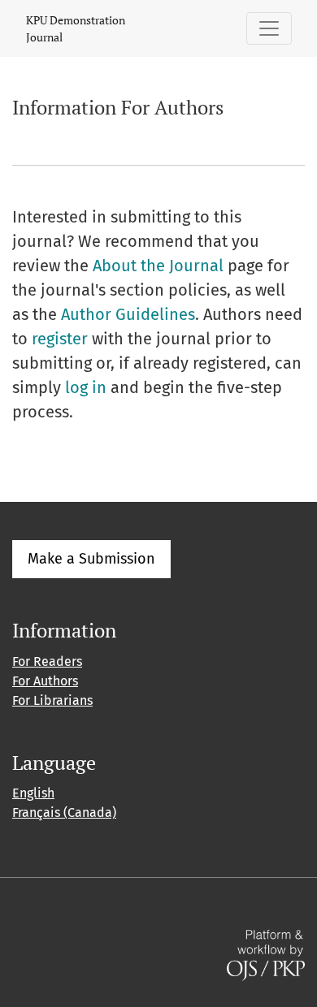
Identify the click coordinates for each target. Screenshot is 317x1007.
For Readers (47, 661)
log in (85, 387)
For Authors (45, 681)
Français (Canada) (64, 812)
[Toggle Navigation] (269, 28)
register (60, 338)
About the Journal (158, 265)
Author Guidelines (128, 314)
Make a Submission (91, 559)
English (33, 793)
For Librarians (52, 700)
